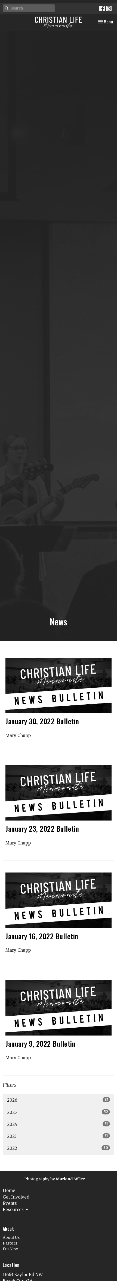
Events (10, 1203)
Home (9, 1190)
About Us (11, 1237)
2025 (57, 1112)
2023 (57, 1136)
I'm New (10, 1248)
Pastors (10, 1243)
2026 (57, 1100)
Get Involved (16, 1197)
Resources (13, 1209)
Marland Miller (70, 1178)
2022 (57, 1148)
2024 (57, 1124)
